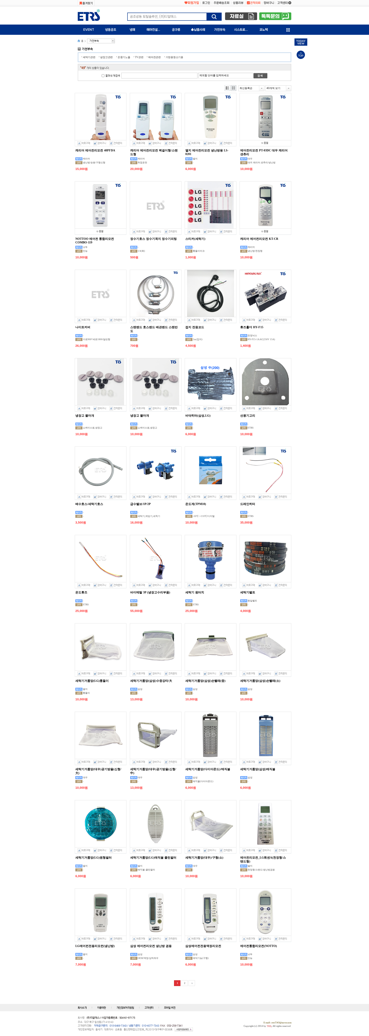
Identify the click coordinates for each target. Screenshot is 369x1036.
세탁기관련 (89, 57)
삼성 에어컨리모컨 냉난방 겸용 (151, 946)
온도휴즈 (81, 592)
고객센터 (149, 1007)
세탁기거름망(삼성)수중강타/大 (151, 680)
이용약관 (101, 1007)
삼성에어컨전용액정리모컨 (203, 946)
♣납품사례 (198, 29)
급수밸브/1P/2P (140, 504)
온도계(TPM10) (195, 504)
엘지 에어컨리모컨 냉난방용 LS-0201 (206, 152)
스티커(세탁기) (195, 238)
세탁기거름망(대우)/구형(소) (204, 857)
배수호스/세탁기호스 (89, 504)
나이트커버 (82, 327)
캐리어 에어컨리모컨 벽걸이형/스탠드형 (154, 152)
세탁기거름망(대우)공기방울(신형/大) (98, 771)
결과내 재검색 (112, 75)
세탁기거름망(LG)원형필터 (93, 857)
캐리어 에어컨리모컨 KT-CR (259, 238)
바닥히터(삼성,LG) (198, 415)
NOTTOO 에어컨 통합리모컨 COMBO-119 (94, 240)
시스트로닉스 (242, 29)
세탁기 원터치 (194, 592)
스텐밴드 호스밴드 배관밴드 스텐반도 (154, 329)
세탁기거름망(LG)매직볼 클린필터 (153, 857)
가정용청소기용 (174, 57)
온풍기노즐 (124, 57)
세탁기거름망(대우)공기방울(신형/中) (153, 771)
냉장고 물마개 (84, 415)
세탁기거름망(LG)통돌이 (92, 680)
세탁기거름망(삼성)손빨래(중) (205, 680)
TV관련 (139, 57)
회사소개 (82, 1007)
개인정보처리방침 (125, 1007)
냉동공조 (110, 29)
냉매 (132, 29)
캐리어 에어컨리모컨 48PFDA (95, 150)
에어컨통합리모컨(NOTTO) (258, 946)
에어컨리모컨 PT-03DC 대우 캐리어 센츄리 (264, 152)
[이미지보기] (233, 88)
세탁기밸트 (247, 592)
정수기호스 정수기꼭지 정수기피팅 (153, 238)
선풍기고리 (247, 415)
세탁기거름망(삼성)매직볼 (257, 769)
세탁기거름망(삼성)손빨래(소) (260, 680)
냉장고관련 (106, 57)
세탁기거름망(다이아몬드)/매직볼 (207, 769)
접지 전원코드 (194, 327)
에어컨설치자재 (155, 29)
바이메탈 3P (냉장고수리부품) (150, 592)
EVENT (88, 29)
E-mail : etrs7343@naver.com (277, 1022)
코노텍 (263, 29)
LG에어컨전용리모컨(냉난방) (95, 946)
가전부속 (219, 29)
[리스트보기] (227, 88)
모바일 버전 (169, 1007)
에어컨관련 (154, 57)
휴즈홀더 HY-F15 (251, 327)
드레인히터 (247, 504)
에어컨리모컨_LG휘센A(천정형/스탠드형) (263, 859)
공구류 (176, 29)
